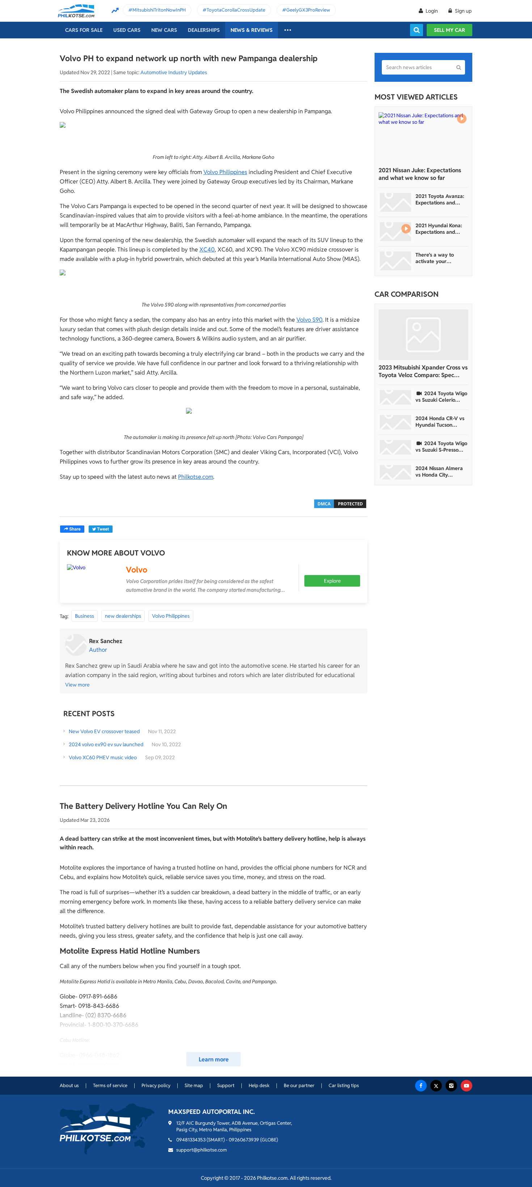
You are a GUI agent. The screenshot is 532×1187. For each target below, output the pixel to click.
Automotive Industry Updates (173, 72)
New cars (164, 30)
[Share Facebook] (72, 529)
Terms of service (110, 1085)
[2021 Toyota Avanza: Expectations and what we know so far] (396, 202)
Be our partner (299, 1085)
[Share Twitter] (101, 529)
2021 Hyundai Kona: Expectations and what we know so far (439, 228)
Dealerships (204, 30)
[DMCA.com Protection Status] (340, 503)
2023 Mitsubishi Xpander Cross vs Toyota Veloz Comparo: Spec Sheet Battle (423, 371)
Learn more (214, 1059)
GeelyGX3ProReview (308, 10)
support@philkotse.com (201, 1150)
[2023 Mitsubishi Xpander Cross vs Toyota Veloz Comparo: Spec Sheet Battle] (423, 334)
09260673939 (244, 1140)
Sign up (463, 11)
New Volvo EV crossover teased (104, 731)
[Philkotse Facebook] (421, 1085)
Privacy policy (156, 1085)
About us (69, 1085)
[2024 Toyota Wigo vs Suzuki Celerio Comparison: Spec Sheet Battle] (396, 397)
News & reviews (252, 30)
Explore (332, 581)
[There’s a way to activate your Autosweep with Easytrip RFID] (396, 261)
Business (84, 616)
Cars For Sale (83, 30)
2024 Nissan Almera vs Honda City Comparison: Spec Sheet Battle (439, 471)
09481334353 (191, 1140)
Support (226, 1085)
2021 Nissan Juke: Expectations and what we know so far (420, 174)
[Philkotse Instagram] (451, 1085)
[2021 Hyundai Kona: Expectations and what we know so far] (396, 231)
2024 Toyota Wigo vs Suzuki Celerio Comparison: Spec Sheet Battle (441, 396)
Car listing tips (344, 1085)
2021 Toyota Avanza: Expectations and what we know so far (439, 199)
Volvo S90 (309, 320)
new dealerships (123, 616)
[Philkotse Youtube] (466, 1085)
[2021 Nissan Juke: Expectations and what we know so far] (423, 137)
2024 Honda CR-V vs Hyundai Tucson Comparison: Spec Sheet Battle (439, 421)
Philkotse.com (195, 477)
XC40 (207, 249)
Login (432, 11)
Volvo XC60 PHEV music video (103, 757)
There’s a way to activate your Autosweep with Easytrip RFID (434, 258)
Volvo (136, 570)
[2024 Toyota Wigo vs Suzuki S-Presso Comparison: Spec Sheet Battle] (396, 447)
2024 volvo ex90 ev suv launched (106, 744)
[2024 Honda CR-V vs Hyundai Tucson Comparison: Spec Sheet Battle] (396, 422)
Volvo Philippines (225, 172)
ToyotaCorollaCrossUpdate (236, 10)
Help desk (259, 1085)
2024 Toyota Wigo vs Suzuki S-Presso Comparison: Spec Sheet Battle (441, 446)
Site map (194, 1085)
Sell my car (449, 30)
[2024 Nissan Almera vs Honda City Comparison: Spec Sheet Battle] (396, 472)
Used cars (126, 30)
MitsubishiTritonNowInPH (159, 10)
